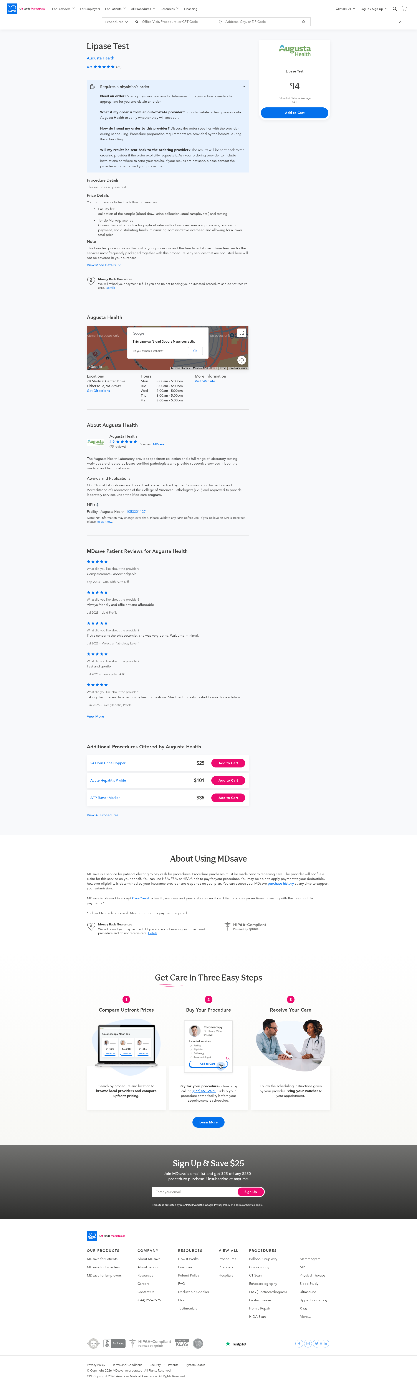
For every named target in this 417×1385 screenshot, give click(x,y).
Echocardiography (263, 1283)
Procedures (227, 1259)
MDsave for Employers (104, 1275)
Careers (143, 1283)
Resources (145, 1275)
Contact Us (145, 1292)
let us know (104, 522)
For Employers (90, 9)
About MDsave (149, 1259)
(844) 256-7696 (149, 1300)
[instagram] (308, 1343)
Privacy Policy (222, 1204)
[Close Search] (401, 21)
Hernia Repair (259, 1308)
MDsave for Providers (103, 1267)
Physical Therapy (313, 1275)
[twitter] (317, 1343)
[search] (395, 9)
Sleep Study (309, 1283)
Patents (173, 1365)
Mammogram (310, 1259)
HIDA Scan (257, 1316)
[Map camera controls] (241, 360)
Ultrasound (308, 1292)
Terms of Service (245, 1204)
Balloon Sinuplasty (263, 1259)
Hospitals (226, 1275)
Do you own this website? (148, 351)
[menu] (187, 8)
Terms (223, 368)
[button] (168, 86)
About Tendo (147, 1267)
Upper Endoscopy (314, 1300)
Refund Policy (188, 1275)
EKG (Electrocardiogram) (268, 1292)
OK (195, 351)
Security (155, 1365)
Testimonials (187, 1308)
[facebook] (299, 1343)
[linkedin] (325, 1343)
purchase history (281, 883)
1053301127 (136, 511)
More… (305, 1316)
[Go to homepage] (106, 1236)
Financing (190, 9)
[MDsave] (26, 8)
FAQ (181, 1283)
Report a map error (238, 368)
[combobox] (174, 21)
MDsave (158, 444)
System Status (195, 1365)
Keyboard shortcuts (180, 368)
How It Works (188, 1259)
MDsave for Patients (102, 1259)
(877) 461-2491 (204, 1091)
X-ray (304, 1308)
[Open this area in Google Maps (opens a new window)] (95, 367)
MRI (303, 1267)
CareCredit (140, 898)
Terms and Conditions (127, 1365)
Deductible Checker (193, 1292)
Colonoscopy (259, 1267)
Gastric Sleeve (260, 1300)
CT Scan (255, 1275)
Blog (181, 1300)
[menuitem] (63, 9)
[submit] (304, 21)
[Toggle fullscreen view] (241, 333)
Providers (226, 1267)
